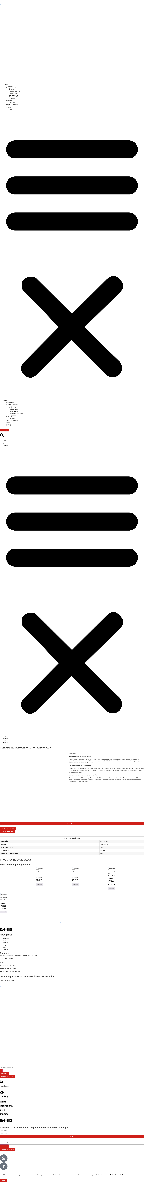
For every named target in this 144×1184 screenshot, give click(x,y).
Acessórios (12, 89)
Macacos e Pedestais (12, 104)
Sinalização (9, 100)
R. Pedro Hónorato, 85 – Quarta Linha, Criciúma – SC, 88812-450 (18, 955)
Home (4, 440)
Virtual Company (11, 980)
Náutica (8, 106)
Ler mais (39, 884)
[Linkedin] (10, 929)
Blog (4, 444)
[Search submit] (1, 1070)
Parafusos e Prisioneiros (16, 97)
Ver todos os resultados (7, 1076)
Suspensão (9, 107)
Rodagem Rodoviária (12, 88)
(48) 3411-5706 (10, 966)
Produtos (5, 84)
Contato (5, 445)
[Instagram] (6, 929)
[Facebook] (2, 929)
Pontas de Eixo (13, 98)
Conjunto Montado (14, 91)
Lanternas (12, 102)
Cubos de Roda (13, 93)
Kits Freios (9, 109)
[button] (72, 255)
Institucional (6, 442)
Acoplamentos (10, 86)
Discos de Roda (13, 95)
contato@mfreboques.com (12, 971)
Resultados (4, 1073)
